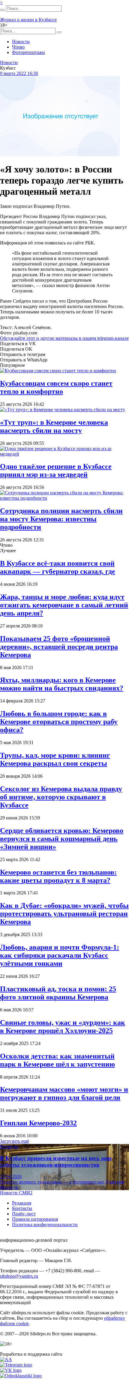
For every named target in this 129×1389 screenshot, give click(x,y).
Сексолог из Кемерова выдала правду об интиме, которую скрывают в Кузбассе (61, 797)
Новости (21, 41)
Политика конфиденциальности (45, 1224)
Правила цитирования (35, 1219)
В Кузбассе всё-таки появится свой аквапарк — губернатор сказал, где (57, 567)
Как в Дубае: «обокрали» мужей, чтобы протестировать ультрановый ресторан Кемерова (64, 914)
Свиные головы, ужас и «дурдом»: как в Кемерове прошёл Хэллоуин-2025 (62, 1026)
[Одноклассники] (21, 1375)
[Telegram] (16, 1364)
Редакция (21, 1202)
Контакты (22, 1208)
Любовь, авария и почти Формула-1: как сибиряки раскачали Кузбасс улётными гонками (59, 955)
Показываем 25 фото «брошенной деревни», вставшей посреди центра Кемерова (59, 647)
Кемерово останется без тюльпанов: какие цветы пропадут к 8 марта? (58, 876)
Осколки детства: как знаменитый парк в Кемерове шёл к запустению (57, 1060)
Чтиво (18, 46)
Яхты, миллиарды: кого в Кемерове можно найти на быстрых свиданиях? (61, 684)
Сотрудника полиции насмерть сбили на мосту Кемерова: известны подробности (61, 519)
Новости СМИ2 (16, 1192)
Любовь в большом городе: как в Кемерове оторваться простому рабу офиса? (59, 722)
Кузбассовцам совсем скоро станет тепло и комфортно (56, 387)
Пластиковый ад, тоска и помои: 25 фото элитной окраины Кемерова (58, 993)
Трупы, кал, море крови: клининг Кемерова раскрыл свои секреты (55, 759)
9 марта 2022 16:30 (19, 73)
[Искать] (2, 10)
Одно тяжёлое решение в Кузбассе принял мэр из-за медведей (56, 470)
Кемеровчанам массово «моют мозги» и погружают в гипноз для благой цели (64, 1093)
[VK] (11, 1370)
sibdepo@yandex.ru (19, 1276)
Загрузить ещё (14, 1141)
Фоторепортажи (28, 52)
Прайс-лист (24, 1213)
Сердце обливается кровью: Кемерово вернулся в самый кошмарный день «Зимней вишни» (61, 839)
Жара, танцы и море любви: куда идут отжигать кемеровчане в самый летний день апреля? (64, 605)
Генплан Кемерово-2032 (38, 1123)
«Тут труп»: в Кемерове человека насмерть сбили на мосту (54, 426)
